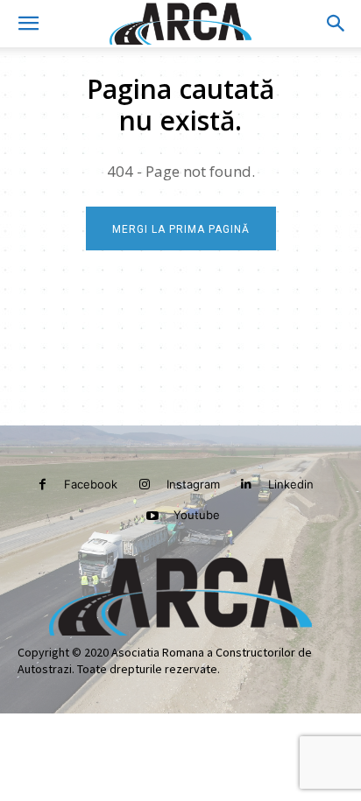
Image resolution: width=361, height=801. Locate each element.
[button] (28, 23)
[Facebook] (42, 484)
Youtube (196, 515)
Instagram (193, 484)
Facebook (90, 484)
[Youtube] (152, 516)
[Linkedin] (247, 484)
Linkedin (291, 484)
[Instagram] (144, 484)
